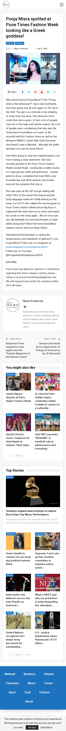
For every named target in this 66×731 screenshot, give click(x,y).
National (39, 374)
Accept (32, 727)
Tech (27, 692)
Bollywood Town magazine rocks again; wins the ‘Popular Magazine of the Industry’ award (18, 350)
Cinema (39, 415)
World (9, 575)
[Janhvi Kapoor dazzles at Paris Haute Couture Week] (18, 381)
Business (40, 613)
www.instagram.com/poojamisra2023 (27, 247)
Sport (12, 692)
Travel (48, 683)
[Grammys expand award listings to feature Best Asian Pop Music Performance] (33, 491)
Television (12, 683)
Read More (46, 727)
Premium (19, 43)
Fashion (10, 43)
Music (10, 415)
